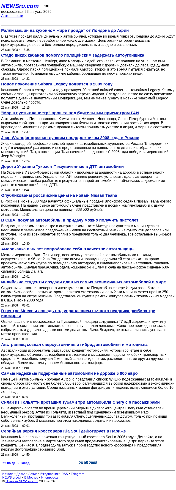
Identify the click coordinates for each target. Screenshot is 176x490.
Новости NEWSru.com (22, 481)
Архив (32, 474)
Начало (8, 474)
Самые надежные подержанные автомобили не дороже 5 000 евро (69, 373)
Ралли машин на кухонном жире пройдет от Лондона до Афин (65, 30)
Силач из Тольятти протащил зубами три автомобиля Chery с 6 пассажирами (80, 402)
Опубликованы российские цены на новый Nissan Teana (59, 195)
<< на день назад (16, 463)
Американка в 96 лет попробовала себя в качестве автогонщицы (68, 249)
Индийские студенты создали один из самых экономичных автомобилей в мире (83, 282)
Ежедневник (49, 474)
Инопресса (49, 477)
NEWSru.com (20, 6)
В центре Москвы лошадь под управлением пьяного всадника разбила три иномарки (78, 313)
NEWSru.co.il (11, 477)
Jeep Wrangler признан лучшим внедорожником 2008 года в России (70, 137)
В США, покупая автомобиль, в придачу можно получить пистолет (69, 220)
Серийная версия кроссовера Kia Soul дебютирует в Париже (63, 431)
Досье (20, 474)
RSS (64, 474)
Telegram (77, 474)
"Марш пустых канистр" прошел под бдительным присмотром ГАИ (70, 113)
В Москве (31, 477)
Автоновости (12, 16)
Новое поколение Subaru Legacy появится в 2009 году (57, 84)
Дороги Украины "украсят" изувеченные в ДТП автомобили (62, 166)
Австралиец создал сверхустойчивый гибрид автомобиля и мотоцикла (74, 344)
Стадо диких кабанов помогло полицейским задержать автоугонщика (72, 55)
